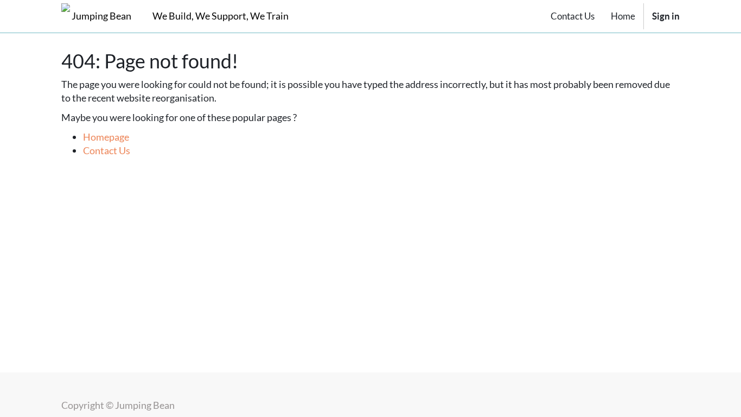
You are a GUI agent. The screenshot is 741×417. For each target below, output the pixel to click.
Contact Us (106, 150)
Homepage (106, 137)
